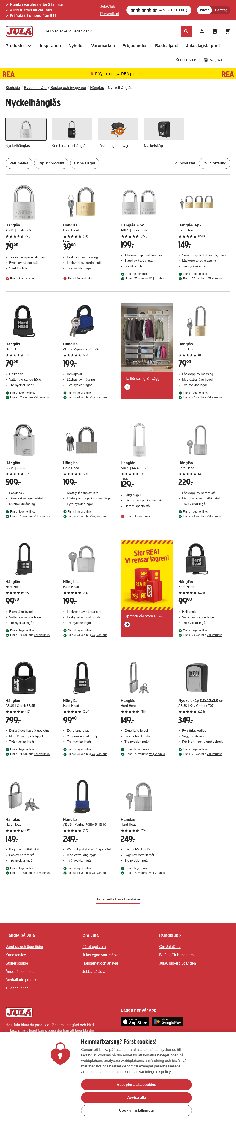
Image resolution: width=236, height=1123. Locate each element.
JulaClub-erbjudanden (177, 963)
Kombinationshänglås (69, 146)
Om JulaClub (170, 947)
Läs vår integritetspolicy (151, 1072)
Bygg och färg (35, 88)
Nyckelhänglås (120, 88)
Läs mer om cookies (114, 1072)
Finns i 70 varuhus (30, 516)
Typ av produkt (51, 163)
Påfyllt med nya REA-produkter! (121, 74)
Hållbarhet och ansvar (100, 963)
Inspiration (50, 45)
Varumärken (103, 45)
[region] (118, 1077)
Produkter (15, 45)
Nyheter (76, 45)
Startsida (13, 88)
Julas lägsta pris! (203, 45)
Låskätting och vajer (114, 146)
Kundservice (186, 60)
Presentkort (109, 14)
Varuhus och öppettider (24, 947)
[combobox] (116, 31)
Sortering (218, 163)
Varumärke (18, 163)
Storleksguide (17, 963)
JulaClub (107, 6)
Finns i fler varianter (22, 278)
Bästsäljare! (167, 45)
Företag (221, 10)
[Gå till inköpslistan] (214, 31)
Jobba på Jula (93, 971)
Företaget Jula (94, 947)
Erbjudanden (135, 45)
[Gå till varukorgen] (227, 31)
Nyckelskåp (153, 146)
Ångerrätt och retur (21, 971)
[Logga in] (201, 31)
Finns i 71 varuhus (30, 754)
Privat (204, 10)
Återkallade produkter (23, 980)
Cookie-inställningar (136, 1110)
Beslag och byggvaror (68, 88)
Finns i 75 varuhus (145, 278)
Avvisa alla (136, 1098)
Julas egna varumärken (101, 955)
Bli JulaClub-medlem (176, 955)
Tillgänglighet (17, 988)
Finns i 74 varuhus (30, 397)
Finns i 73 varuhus (87, 754)
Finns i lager (84, 163)
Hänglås (97, 88)
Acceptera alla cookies (136, 1085)
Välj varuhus (220, 60)
